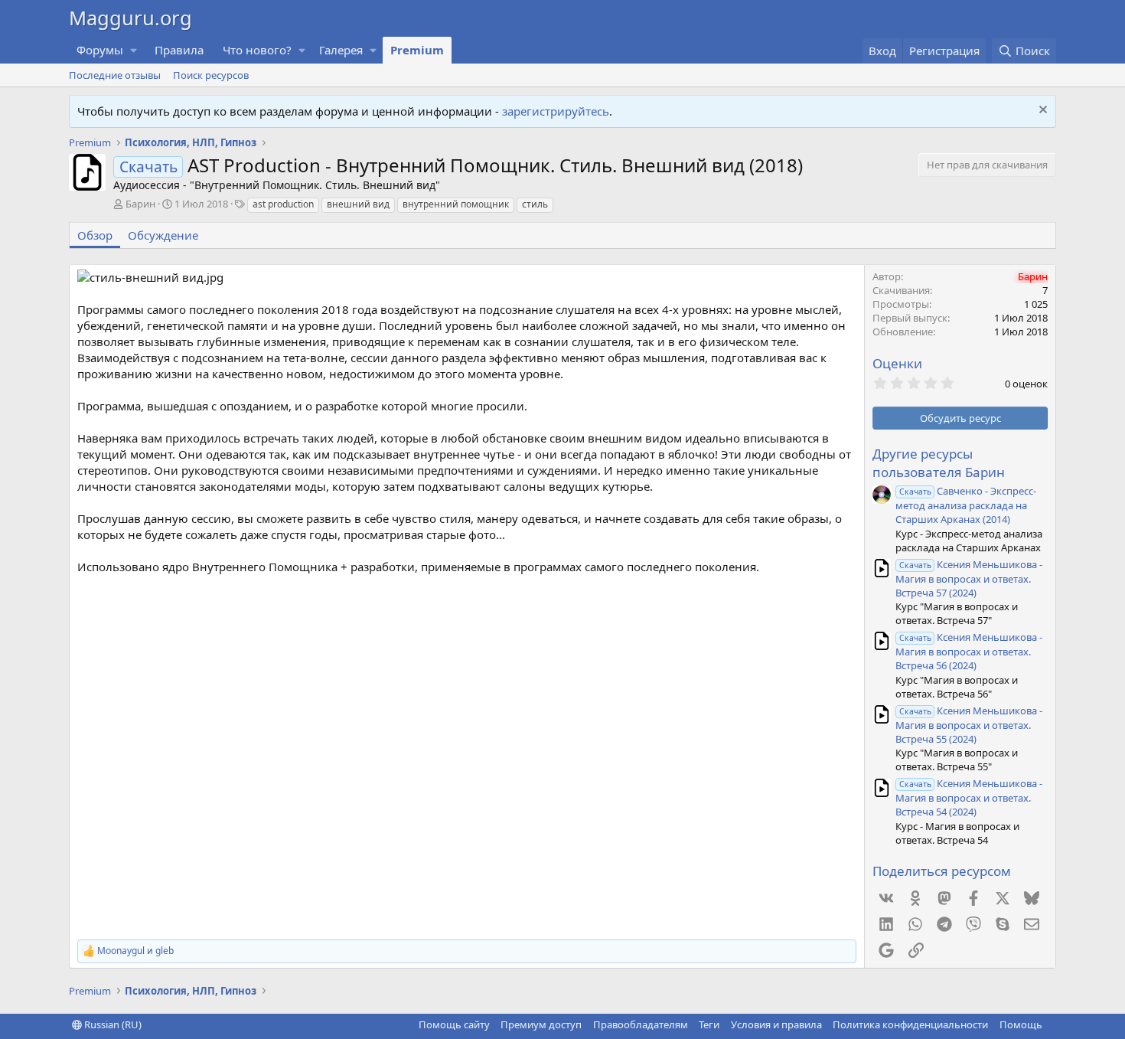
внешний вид (358, 204)
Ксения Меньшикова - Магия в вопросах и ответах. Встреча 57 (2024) (968, 578)
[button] (134, 50)
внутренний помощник (456, 204)
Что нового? (257, 49)
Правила (179, 49)
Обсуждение (163, 235)
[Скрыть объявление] (1041, 111)
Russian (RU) (112, 1024)
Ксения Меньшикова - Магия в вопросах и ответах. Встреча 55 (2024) (968, 725)
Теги (709, 1024)
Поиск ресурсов (211, 75)
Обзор (94, 235)
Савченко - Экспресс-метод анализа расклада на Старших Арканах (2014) (965, 505)
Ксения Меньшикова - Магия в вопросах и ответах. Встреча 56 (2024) (968, 651)
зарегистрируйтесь (555, 111)
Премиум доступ (541, 1024)
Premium (417, 49)
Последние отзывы (115, 75)
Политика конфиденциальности (910, 1024)
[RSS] (1053, 1024)
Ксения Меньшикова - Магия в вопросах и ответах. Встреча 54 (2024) (968, 797)
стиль (535, 204)
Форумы (100, 49)
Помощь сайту (454, 1024)
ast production (283, 204)
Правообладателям (640, 1024)
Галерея (341, 49)
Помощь (1020, 1024)
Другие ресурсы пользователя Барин (938, 463)
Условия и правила (776, 1024)
